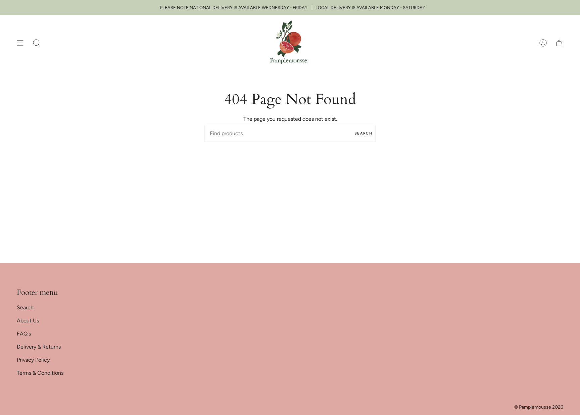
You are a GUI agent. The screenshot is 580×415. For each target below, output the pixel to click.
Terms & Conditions (40, 373)
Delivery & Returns (39, 347)
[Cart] (559, 42)
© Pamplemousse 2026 (538, 407)
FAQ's (24, 333)
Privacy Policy (33, 360)
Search (363, 133)
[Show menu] (20, 42)
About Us (28, 320)
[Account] (543, 42)
